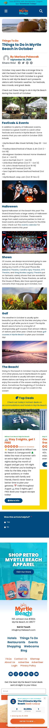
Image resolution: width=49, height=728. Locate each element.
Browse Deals (24, 54)
